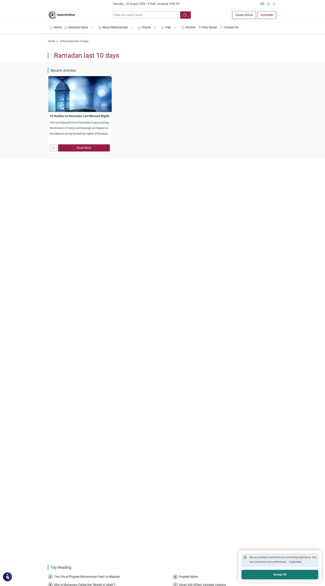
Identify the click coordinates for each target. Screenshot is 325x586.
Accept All (279, 574)
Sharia (146, 27)
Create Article (244, 15)
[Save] (53, 148)
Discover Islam (78, 27)
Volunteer (266, 15)
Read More (84, 148)
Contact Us (231, 27)
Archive (190, 27)
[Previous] (48, 114)
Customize (295, 561)
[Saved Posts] (274, 4)
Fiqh (168, 27)
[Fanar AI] (7, 576)
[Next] (276, 114)
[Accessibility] (268, 4)
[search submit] (185, 15)
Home (58, 27)
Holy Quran (209, 27)
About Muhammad (115, 27)
